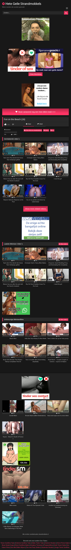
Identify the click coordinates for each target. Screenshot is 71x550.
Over (29, 124)
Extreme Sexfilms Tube (23, 543)
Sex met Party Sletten (33, 547)
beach (46, 130)
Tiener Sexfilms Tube (7, 543)
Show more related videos (35, 209)
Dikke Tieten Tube (38, 543)
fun (53, 130)
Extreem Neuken (50, 543)
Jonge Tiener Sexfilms (62, 547)
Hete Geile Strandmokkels (23, 4)
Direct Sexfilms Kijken (22, 545)
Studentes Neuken (47, 547)
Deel (41, 124)
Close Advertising (35, 74)
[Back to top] (65, 544)
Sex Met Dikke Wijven (18, 547)
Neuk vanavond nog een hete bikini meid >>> (36, 112)
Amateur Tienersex (36, 545)
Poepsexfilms (48, 545)
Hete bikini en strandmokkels (34, 130)
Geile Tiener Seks (60, 545)
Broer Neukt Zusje (8, 545)
